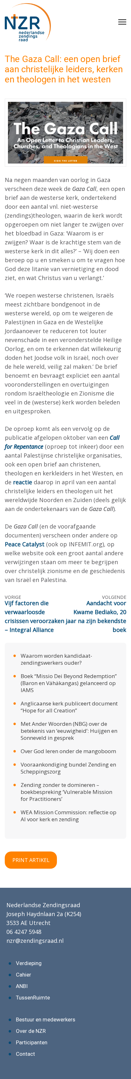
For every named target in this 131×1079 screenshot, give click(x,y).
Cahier (23, 974)
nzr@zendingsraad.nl (35, 940)
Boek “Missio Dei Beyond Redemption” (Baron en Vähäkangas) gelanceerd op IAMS (69, 683)
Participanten (31, 1042)
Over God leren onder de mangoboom (68, 751)
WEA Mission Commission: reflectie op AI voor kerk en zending (68, 816)
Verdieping (29, 963)
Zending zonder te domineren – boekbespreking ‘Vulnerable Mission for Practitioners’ (66, 791)
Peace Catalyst (25, 544)
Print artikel (31, 860)
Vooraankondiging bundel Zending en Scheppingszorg (68, 768)
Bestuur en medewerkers (45, 1019)
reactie (23, 482)
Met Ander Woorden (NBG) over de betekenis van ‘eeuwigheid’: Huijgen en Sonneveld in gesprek (69, 730)
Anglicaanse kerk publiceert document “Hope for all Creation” (69, 707)
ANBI (22, 986)
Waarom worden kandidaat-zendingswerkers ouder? (56, 659)
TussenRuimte (33, 997)
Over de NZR (31, 1031)
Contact (25, 1054)
